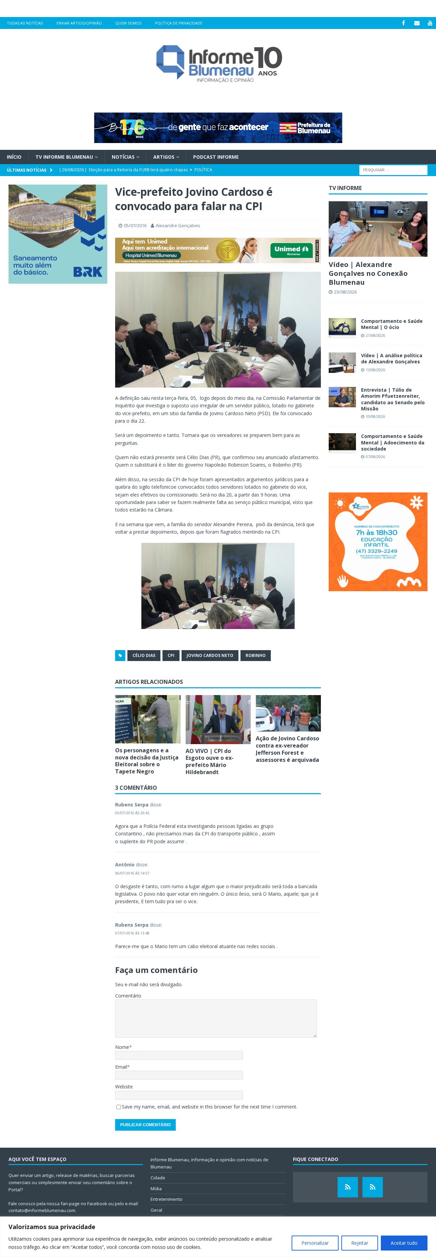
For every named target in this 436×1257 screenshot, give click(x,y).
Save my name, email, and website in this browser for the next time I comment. (209, 1106)
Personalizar (315, 1243)
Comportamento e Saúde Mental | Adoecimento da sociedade (392, 442)
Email (121, 1067)
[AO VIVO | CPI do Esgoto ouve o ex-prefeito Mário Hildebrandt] (218, 719)
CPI (171, 655)
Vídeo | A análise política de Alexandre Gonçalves (391, 358)
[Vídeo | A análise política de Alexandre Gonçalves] (342, 362)
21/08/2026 (375, 335)
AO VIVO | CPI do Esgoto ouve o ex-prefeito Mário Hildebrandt (210, 761)
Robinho (256, 655)
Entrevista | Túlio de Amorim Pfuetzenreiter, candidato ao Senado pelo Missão (393, 399)
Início (14, 157)
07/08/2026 (375, 456)
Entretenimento (167, 1199)
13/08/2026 (375, 369)
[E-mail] (417, 23)
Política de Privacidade (178, 23)
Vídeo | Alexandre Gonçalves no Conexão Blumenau (368, 273)
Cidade (158, 1178)
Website (124, 1086)
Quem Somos (128, 23)
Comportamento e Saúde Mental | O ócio (392, 324)
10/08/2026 (375, 416)
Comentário (128, 995)
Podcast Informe (216, 157)
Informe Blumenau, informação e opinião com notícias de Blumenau (209, 1163)
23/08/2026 (345, 292)
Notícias (123, 157)
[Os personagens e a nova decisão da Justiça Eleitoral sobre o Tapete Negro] (147, 719)
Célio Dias (144, 655)
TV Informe (345, 188)
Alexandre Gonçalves (178, 225)
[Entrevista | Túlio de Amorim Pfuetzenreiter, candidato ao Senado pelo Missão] (342, 397)
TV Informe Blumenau (64, 157)
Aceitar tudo (404, 1243)
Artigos (163, 157)
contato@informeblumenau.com (42, 1210)
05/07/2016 (135, 225)
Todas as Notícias (25, 23)
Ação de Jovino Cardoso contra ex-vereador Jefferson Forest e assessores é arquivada (287, 749)
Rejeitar (359, 1243)
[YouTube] (430, 23)
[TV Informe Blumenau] (348, 1187)
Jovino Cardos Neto (210, 655)
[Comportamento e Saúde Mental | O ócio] (342, 328)
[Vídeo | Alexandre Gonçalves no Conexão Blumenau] (378, 229)
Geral (156, 1210)
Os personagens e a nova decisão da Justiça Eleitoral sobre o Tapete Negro (146, 761)
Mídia (156, 1188)
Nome (122, 1047)
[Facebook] (403, 23)
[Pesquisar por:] (393, 170)
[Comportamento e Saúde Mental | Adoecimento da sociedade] (342, 443)
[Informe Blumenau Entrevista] (372, 1187)
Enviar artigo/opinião (79, 23)
